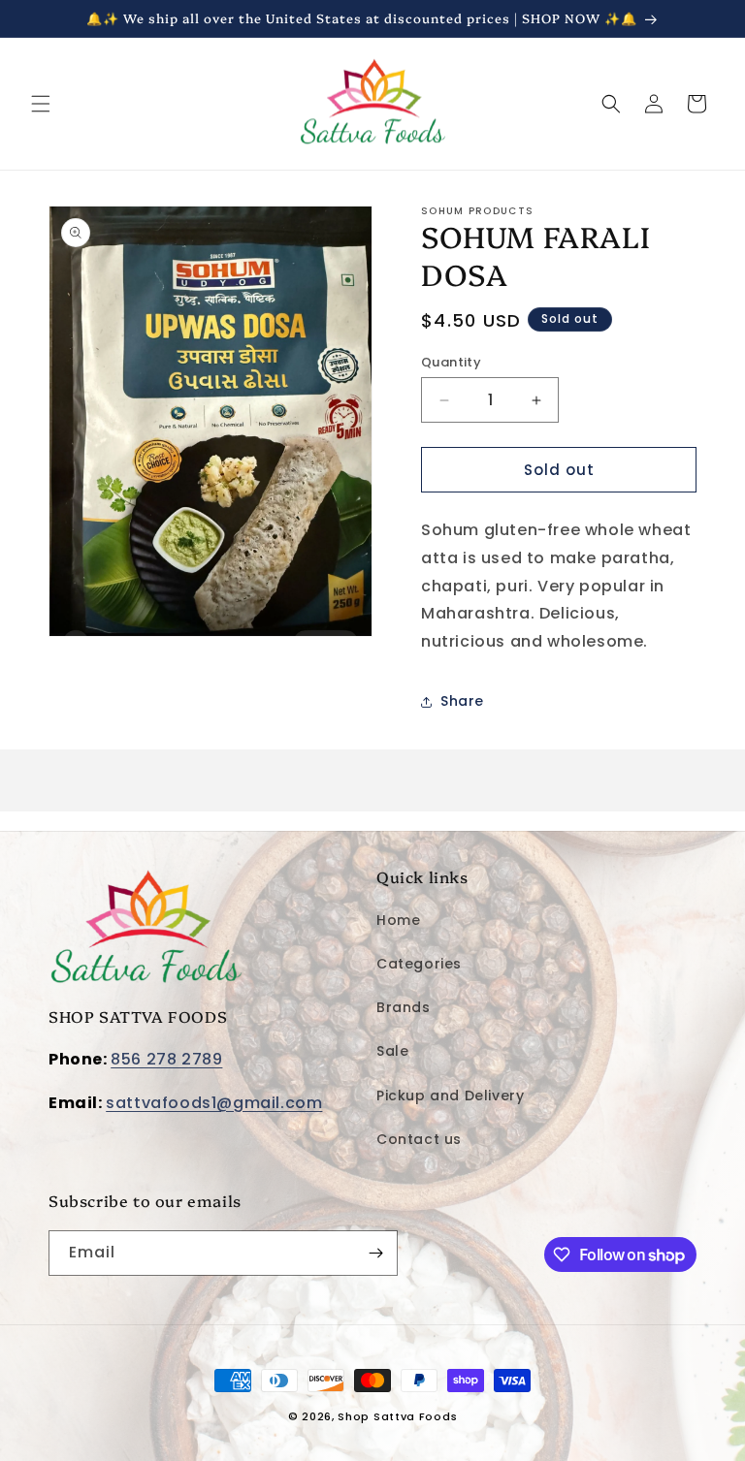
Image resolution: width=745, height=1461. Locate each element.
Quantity (451, 362)
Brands (403, 1007)
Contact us (419, 1139)
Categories (419, 963)
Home (398, 920)
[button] (40, 103)
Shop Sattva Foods (397, 1416)
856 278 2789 (166, 1059)
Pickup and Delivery (450, 1095)
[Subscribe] (375, 1253)
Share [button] (462, 701)
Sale (392, 1051)
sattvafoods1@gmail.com (214, 1103)
